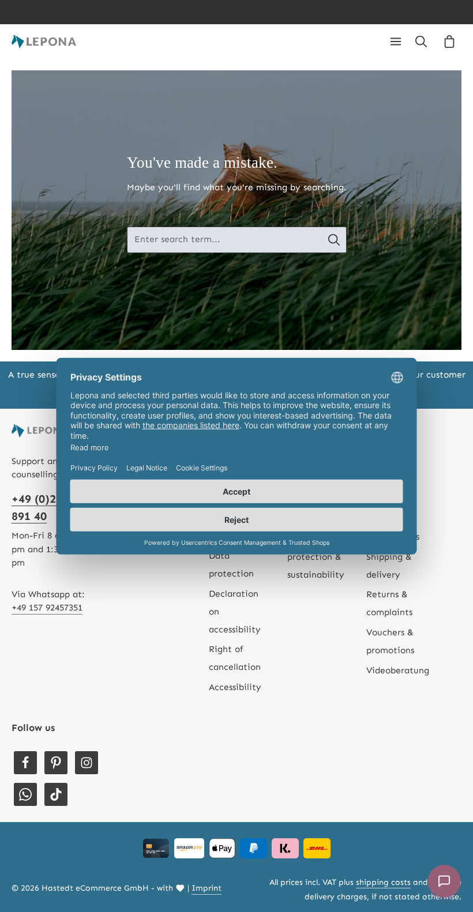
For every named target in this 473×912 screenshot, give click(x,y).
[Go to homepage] (44, 41)
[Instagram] (86, 762)
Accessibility (235, 687)
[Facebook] (25, 762)
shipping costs (383, 882)
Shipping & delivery (389, 566)
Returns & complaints (389, 603)
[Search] (421, 41)
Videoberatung (397, 670)
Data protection (231, 565)
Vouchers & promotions (390, 641)
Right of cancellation (235, 658)
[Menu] (395, 41)
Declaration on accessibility (235, 612)
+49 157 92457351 (47, 607)
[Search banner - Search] (334, 240)
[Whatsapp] (25, 794)
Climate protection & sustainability (315, 557)
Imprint (207, 888)
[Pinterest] (55, 762)
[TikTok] (55, 794)
